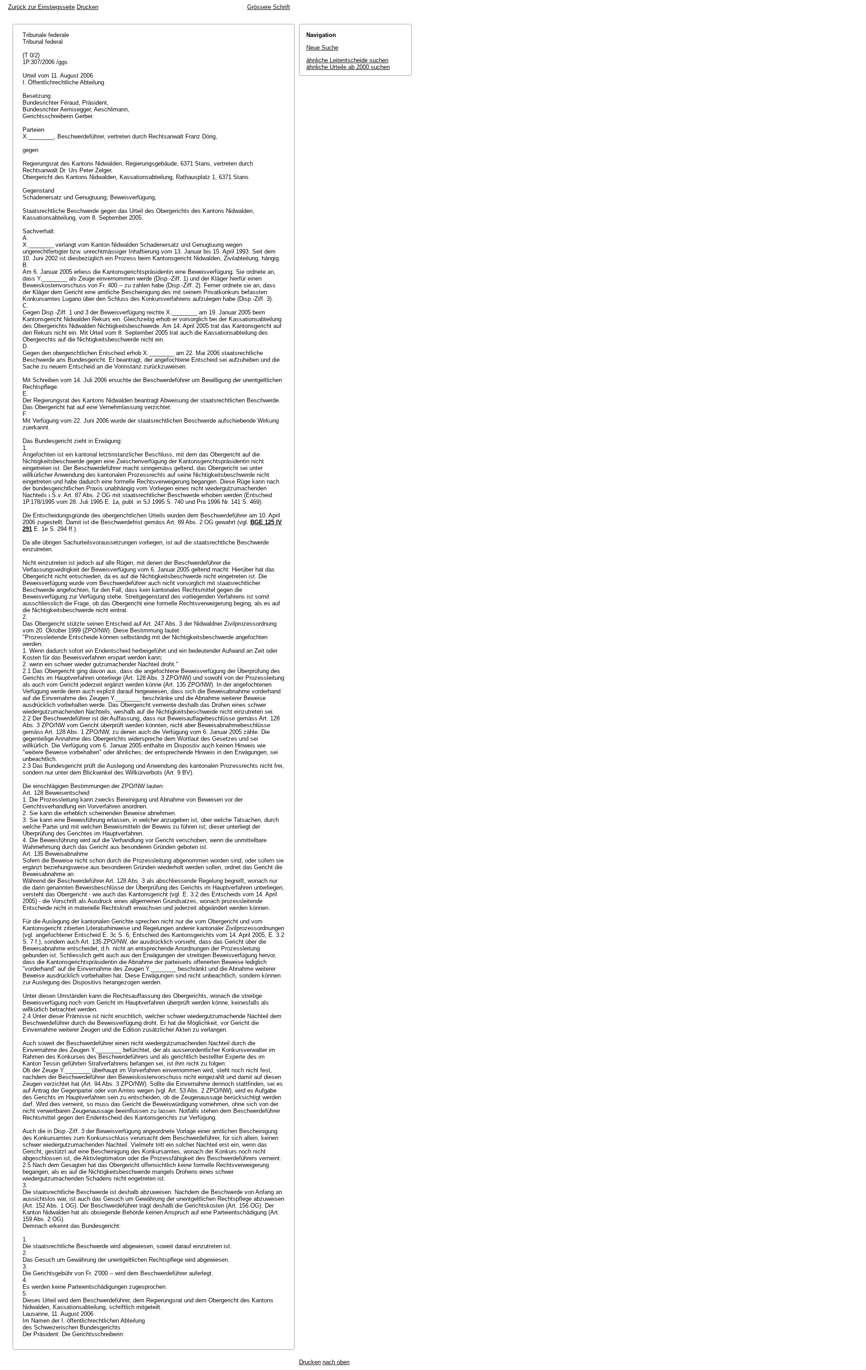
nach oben (336, 1362)
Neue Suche (322, 47)
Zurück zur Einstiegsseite (41, 7)
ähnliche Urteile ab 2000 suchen (348, 67)
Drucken (87, 7)
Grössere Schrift (268, 7)
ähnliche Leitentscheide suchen (347, 60)
